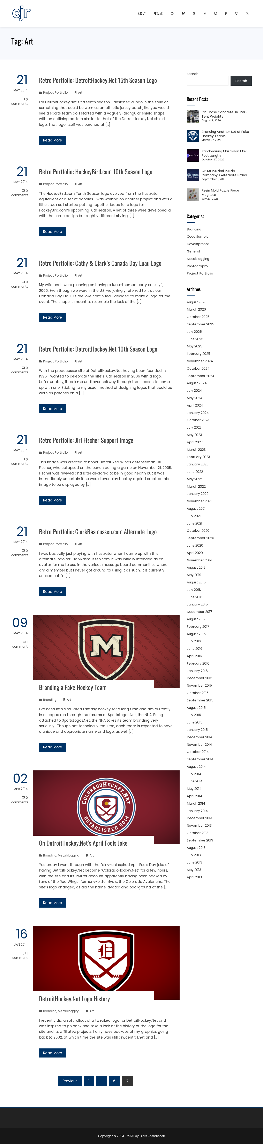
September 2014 (200, 759)
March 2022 (196, 486)
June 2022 (195, 471)
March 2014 (196, 803)
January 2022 (197, 493)
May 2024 (194, 398)
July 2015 (194, 715)
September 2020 (200, 538)
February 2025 (198, 353)
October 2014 (198, 751)
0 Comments (19, 101)
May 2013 (194, 869)
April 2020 (195, 552)
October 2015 (198, 693)
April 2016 (194, 656)
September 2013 (200, 840)
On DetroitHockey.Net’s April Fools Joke (83, 842)
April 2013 (194, 877)
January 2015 (197, 729)
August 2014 (196, 766)
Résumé (158, 13)
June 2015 (194, 722)
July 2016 (194, 641)
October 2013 (197, 833)
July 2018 (194, 589)
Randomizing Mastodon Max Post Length (224, 153)
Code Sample (198, 236)
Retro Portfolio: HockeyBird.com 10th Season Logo (95, 171)
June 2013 (194, 862)
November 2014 (199, 744)
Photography (197, 266)
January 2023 (197, 464)
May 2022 (194, 479)
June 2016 (194, 648)
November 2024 (200, 361)
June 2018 (194, 597)
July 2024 (194, 390)
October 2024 (198, 368)
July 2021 (194, 516)
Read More (52, 140)
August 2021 (196, 508)
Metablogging (68, 855)
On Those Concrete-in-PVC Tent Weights (224, 114)
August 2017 (196, 619)
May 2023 (194, 434)
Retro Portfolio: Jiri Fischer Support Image (86, 440)
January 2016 (197, 670)
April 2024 (195, 405)
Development (198, 244)
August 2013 (196, 847)
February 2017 (198, 626)
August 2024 (197, 383)
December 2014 (199, 737)
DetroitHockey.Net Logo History (74, 998)
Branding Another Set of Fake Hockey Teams (225, 133)
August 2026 (196, 302)
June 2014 (195, 781)
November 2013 (199, 825)
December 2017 (199, 611)
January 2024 (198, 412)
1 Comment (20, 644)
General (193, 251)
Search (192, 73)
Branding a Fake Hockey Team (72, 687)
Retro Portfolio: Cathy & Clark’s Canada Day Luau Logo (100, 263)
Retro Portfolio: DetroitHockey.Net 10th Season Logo (98, 348)
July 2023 (194, 427)
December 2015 (199, 678)
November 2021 (199, 501)
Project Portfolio (55, 92)
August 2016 (196, 634)
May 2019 (194, 575)
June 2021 (194, 523)
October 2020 (198, 530)
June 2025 (195, 339)
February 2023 (198, 457)
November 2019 (199, 560)
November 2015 (199, 685)
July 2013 (194, 855)
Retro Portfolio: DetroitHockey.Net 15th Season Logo (98, 80)
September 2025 (200, 324)
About (141, 13)
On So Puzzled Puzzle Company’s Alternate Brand (224, 173)
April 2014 (194, 796)
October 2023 (198, 420)
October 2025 (198, 316)
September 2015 (200, 700)
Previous (70, 1081)
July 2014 (194, 774)
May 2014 (194, 788)
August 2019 (196, 567)
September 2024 (200, 376)
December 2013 (199, 818)
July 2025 (194, 331)
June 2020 (195, 545)
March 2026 (196, 309)
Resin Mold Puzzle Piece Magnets (220, 192)
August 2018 (196, 582)
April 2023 (195, 442)
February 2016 (198, 663)
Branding (50, 700)
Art (80, 92)
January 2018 (197, 604)
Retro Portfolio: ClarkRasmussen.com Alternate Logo (98, 531)
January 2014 (197, 811)
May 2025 (194, 346)
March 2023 (196, 449)
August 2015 (196, 707)
